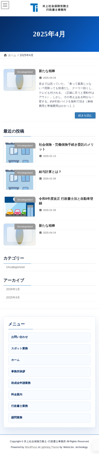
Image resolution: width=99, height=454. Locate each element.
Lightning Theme (50, 447)
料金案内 (16, 394)
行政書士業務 (19, 406)
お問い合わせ (19, 336)
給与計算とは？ (50, 172)
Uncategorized (15, 267)
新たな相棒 (47, 71)
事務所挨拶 (18, 371)
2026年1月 (13, 289)
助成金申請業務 (21, 383)
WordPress (31, 447)
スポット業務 (19, 348)
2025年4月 (13, 297)
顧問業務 (16, 417)
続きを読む (85, 115)
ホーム (15, 359)
